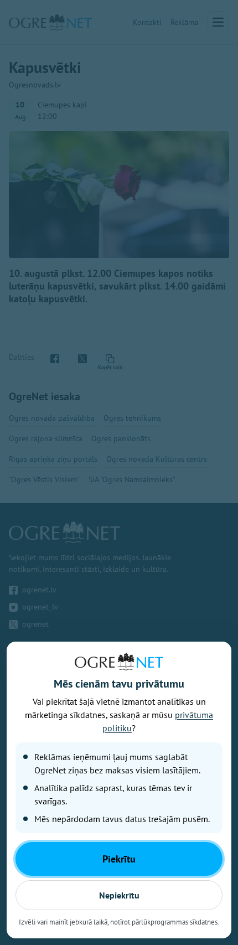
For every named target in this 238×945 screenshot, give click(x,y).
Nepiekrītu (119, 895)
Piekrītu (119, 859)
